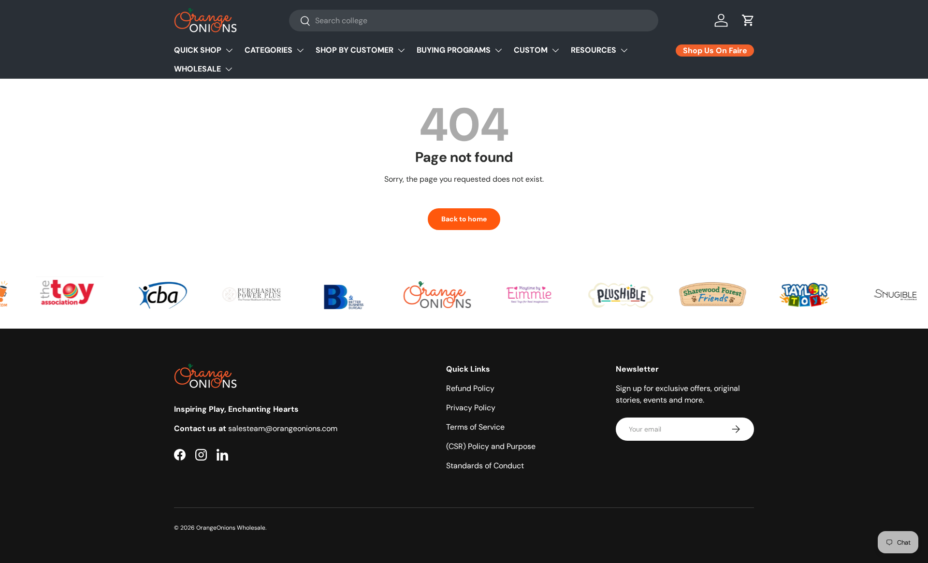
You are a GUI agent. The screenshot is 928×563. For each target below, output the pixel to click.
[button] (748, 20)
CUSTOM (531, 50)
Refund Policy (470, 388)
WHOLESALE (197, 69)
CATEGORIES (268, 50)
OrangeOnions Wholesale (230, 528)
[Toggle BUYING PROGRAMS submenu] (498, 50)
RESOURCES (593, 50)
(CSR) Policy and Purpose (491, 446)
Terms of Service (475, 427)
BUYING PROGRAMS (454, 50)
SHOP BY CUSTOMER (354, 50)
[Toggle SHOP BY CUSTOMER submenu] (401, 50)
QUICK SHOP (197, 50)
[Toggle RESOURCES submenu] (624, 50)
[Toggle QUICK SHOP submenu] (229, 50)
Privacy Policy (470, 408)
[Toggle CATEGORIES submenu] (300, 50)
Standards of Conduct (485, 466)
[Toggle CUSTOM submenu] (555, 50)
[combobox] (473, 20)
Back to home (464, 219)
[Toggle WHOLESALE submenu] (228, 69)
